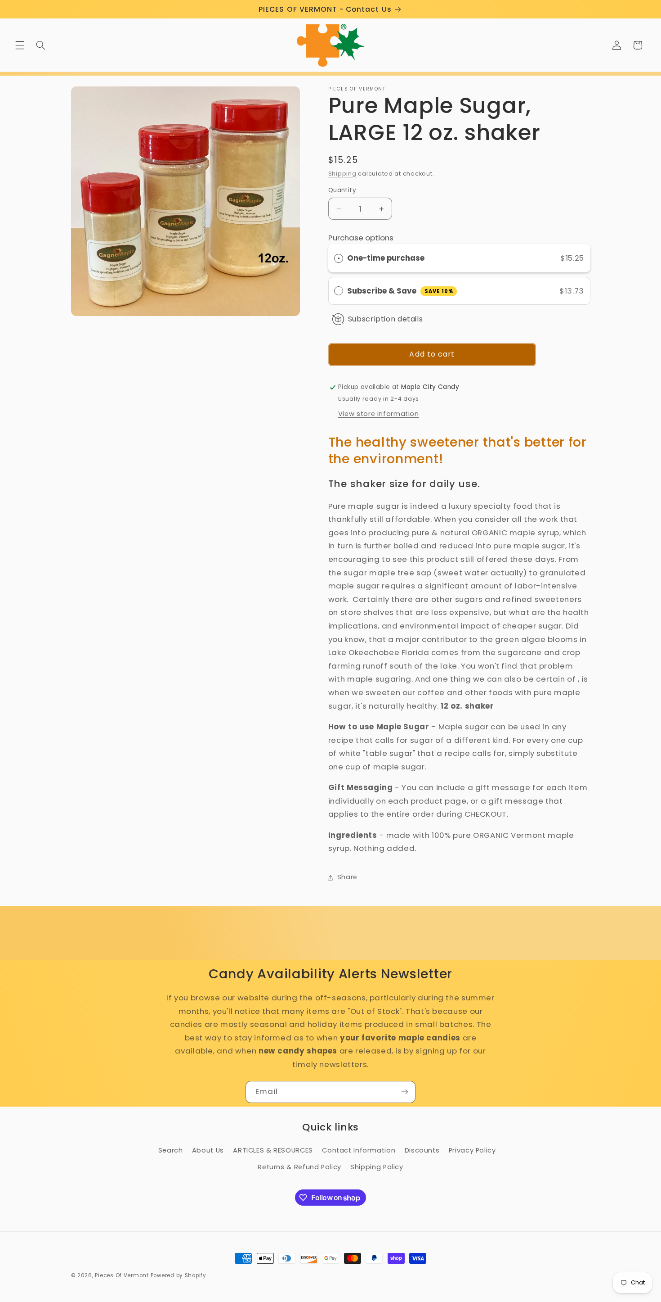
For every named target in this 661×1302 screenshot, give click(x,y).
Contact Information (358, 1150)
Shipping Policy (376, 1166)
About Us (208, 1150)
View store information (378, 413)
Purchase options (360, 238)
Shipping (342, 173)
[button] (19, 45)
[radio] (338, 258)
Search (170, 1150)
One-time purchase (385, 258)
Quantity (342, 190)
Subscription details (385, 319)
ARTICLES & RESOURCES (273, 1150)
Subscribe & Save (400, 290)
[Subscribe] (404, 1092)
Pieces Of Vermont (122, 1275)
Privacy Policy (472, 1150)
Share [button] (347, 877)
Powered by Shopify (178, 1275)
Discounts (422, 1150)
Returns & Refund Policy (299, 1166)
